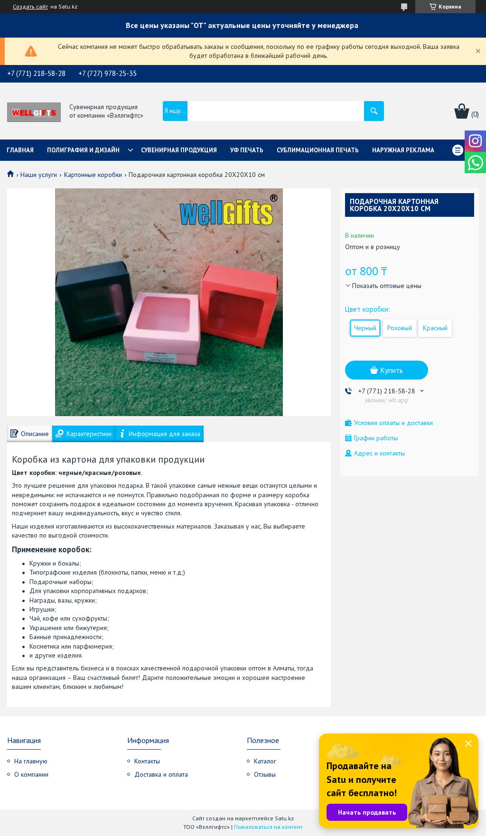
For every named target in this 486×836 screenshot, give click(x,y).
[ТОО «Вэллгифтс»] (34, 111)
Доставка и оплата (161, 774)
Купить (391, 370)
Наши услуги (38, 174)
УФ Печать (246, 150)
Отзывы (265, 774)
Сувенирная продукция (179, 150)
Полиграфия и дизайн (83, 150)
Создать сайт (30, 6)
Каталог (265, 761)
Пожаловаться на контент (268, 826)
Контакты (147, 761)
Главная (20, 150)
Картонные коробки (93, 174)
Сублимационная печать (318, 150)
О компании (31, 774)
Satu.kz (284, 818)
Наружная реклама (403, 150)
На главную (30, 761)
